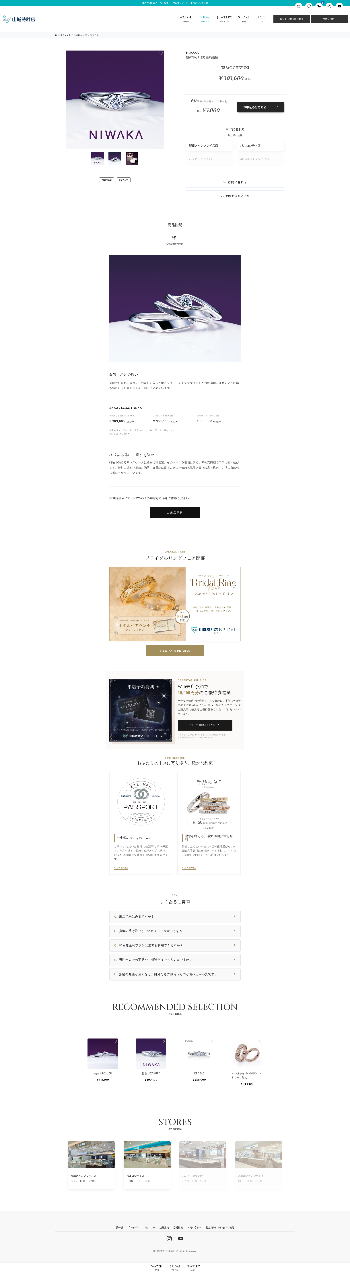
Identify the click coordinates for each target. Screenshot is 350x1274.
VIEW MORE (121, 867)
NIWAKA (78, 35)
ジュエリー (149, 1227)
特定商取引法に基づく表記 (220, 1227)
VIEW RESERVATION (205, 725)
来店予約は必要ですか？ (175, 916)
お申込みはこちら (255, 107)
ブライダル (65, 35)
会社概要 (178, 1227)
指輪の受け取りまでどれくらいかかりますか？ (175, 931)
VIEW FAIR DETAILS (175, 650)
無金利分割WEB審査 (292, 19)
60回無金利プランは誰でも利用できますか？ (175, 945)
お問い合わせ (329, 19)
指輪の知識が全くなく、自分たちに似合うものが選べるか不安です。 (175, 974)
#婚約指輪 (107, 179)
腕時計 (119, 1227)
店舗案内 (164, 1227)
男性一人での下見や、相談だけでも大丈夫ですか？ (175, 960)
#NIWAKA (123, 179)
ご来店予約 (175, 512)
